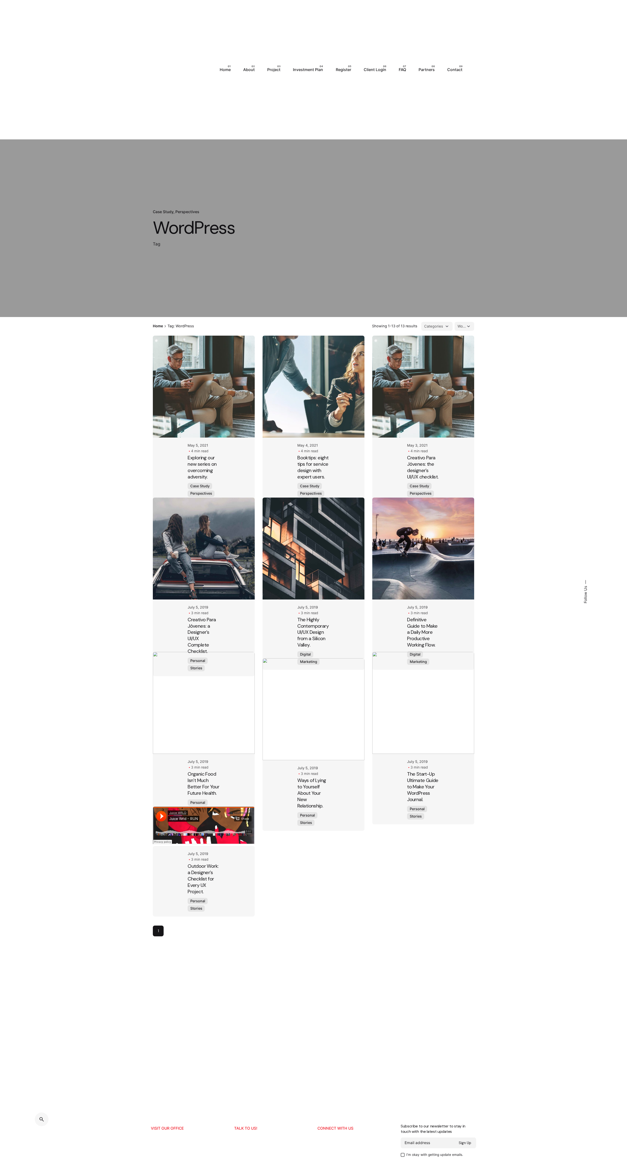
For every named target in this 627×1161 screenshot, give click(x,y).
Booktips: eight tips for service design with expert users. (312, 467)
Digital (305, 666)
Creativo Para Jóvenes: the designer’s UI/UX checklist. (422, 467)
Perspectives (187, 211)
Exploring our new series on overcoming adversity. (202, 467)
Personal (197, 673)
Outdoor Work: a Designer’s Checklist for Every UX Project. (203, 942)
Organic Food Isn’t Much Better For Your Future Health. (203, 827)
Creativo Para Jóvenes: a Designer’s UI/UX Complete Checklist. (202, 647)
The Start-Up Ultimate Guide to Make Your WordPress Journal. (422, 824)
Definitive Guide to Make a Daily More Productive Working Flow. (422, 644)
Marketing (308, 674)
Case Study (163, 211)
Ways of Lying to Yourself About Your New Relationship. (311, 824)
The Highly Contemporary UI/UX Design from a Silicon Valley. (313, 644)
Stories (196, 680)
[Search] (41, 1119)
